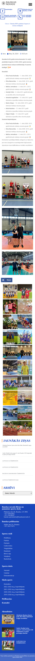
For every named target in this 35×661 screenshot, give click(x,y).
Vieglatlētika (8, 548)
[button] (30, 4)
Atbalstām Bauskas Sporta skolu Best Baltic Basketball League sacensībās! (24, 616)
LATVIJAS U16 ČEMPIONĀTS (10, 467)
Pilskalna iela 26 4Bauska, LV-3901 (28, 10)
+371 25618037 (9, 515)
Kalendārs (7, 584)
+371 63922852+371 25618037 (27, 16)
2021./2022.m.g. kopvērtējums (14, 589)
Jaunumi (7, 570)
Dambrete (7, 551)
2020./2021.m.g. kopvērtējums (14, 592)
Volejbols (7, 556)
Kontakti (6, 603)
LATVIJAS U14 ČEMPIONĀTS (10, 461)
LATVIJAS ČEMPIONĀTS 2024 (10, 480)
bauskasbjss (8, 9)
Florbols (7, 543)
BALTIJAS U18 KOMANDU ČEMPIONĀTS (13, 473)
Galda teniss (8, 546)
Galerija (6, 573)
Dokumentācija (9, 575)
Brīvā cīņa (7, 553)
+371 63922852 (9, 513)
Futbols (6, 540)
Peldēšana (7, 538)
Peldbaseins (7, 599)
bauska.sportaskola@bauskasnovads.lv (11, 16)
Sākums (7, 23)
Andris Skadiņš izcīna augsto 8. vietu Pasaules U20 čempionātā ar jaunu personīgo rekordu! (24, 630)
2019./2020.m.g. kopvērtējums (14, 594)
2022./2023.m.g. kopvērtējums (14, 587)
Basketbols (7, 559)
